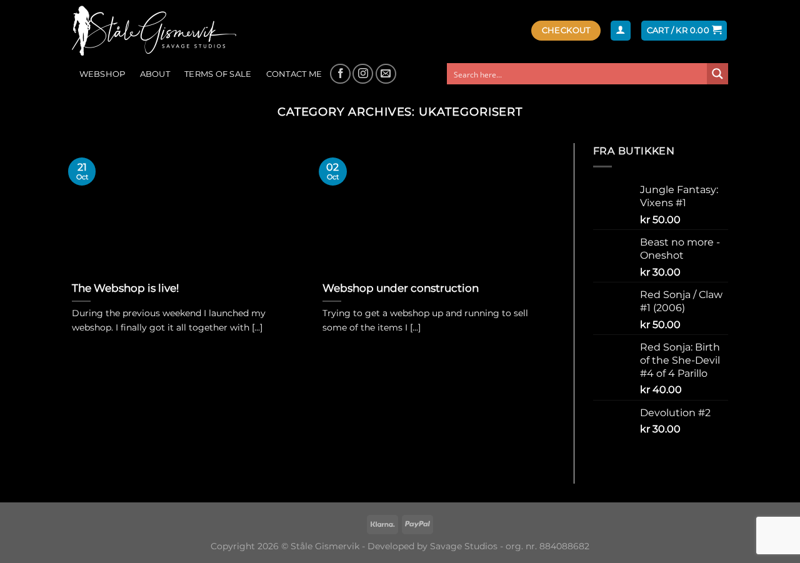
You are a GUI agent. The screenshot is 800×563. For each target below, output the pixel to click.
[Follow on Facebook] (340, 74)
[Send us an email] (386, 74)
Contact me (294, 74)
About (155, 74)
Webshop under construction (400, 288)
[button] (621, 31)
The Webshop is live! (125, 288)
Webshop (102, 74)
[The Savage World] (160, 31)
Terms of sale (217, 74)
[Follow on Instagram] (362, 74)
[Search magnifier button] (717, 73)
